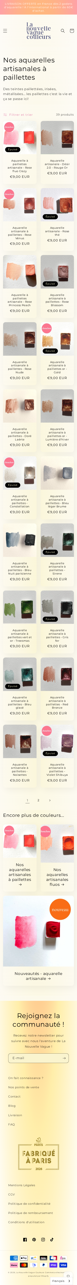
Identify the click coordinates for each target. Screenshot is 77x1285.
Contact (14, 1096)
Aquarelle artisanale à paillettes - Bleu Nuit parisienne (19, 568)
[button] (5, 30)
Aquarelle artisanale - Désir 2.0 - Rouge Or (57, 164)
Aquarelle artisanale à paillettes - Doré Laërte (20, 434)
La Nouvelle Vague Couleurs (30, 1272)
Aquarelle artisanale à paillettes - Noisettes (19, 769)
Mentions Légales (21, 1185)
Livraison (15, 1115)
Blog (12, 1106)
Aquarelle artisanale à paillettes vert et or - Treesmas (20, 635)
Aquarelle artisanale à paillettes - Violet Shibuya (57, 769)
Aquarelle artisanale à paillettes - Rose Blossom (57, 300)
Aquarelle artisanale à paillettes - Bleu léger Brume (57, 501)
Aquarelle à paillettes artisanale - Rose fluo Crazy (20, 165)
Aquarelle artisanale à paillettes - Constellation (20, 501)
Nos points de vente (23, 1087)
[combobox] (61, 1281)
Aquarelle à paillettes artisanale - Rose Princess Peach (20, 300)
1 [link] (27, 800)
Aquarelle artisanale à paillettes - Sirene (57, 568)
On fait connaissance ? (25, 1078)
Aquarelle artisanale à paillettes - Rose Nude (19, 367)
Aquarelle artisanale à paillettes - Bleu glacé (19, 702)
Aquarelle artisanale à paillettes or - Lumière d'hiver (57, 434)
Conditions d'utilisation (26, 1222)
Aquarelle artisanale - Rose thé (57, 231)
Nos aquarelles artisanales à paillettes (19, 872)
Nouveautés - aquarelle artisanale (38, 976)
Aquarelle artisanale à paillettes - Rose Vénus (19, 233)
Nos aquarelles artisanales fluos (57, 877)
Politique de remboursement (30, 1213)
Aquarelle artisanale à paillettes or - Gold (57, 367)
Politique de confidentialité (29, 1204)
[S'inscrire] (64, 1058)
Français (58, 1281)
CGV (11, 1194)
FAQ (11, 1124)
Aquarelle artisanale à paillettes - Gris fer (57, 635)
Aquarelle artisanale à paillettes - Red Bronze (57, 702)
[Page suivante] (49, 800)
